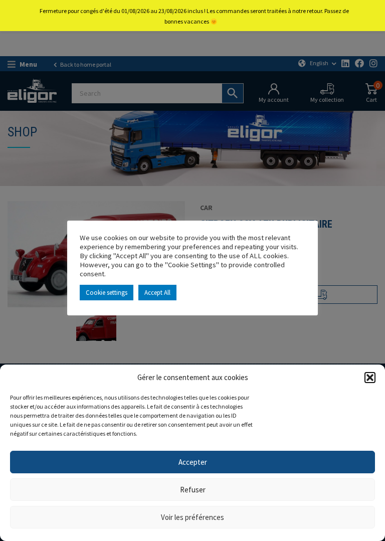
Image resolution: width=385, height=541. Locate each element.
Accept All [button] (157, 292)
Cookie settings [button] (106, 292)
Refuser (193, 489)
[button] (370, 378)
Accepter (192, 462)
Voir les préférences (192, 517)
